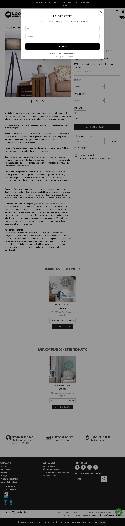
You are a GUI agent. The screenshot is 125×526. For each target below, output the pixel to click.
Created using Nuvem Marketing (62, 56)
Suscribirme (62, 46)
